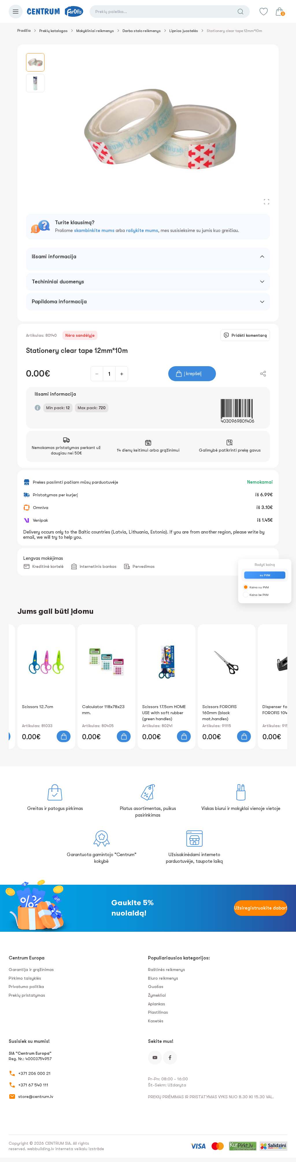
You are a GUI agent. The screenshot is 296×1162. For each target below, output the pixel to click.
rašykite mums (142, 230)
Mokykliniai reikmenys (95, 31)
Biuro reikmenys (163, 978)
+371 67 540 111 (33, 1085)
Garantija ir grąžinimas (31, 969)
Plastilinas (158, 1012)
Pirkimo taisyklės (25, 978)
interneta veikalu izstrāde (79, 1148)
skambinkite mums (94, 230)
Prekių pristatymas (27, 995)
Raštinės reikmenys (166, 969)
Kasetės (155, 1021)
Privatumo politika (26, 986)
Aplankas (156, 1004)
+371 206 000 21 (34, 1073)
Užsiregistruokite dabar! (260, 908)
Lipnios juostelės (183, 31)
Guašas (155, 986)
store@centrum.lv (35, 1096)
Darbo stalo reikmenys (142, 31)
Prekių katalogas (53, 31)
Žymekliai (157, 995)
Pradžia (24, 30)
